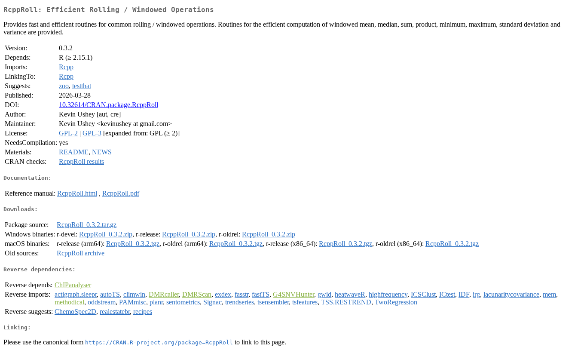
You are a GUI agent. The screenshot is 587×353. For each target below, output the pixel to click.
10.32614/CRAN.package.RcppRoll (108, 104)
